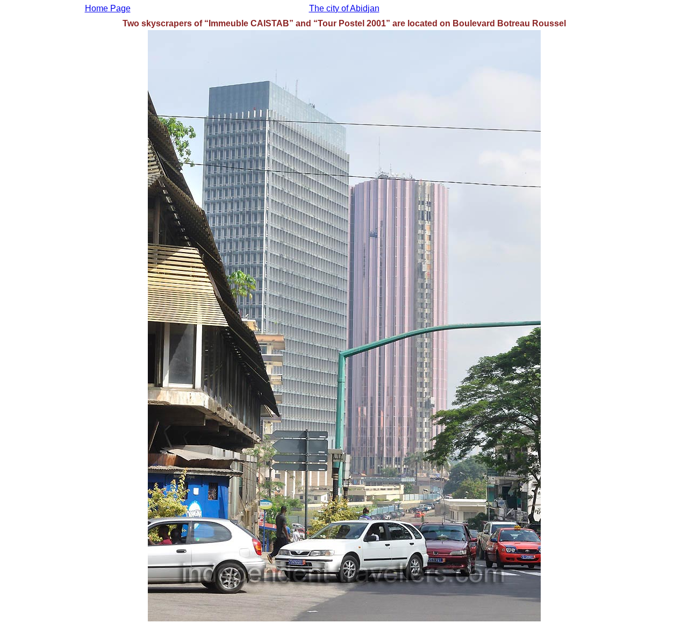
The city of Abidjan (344, 8)
